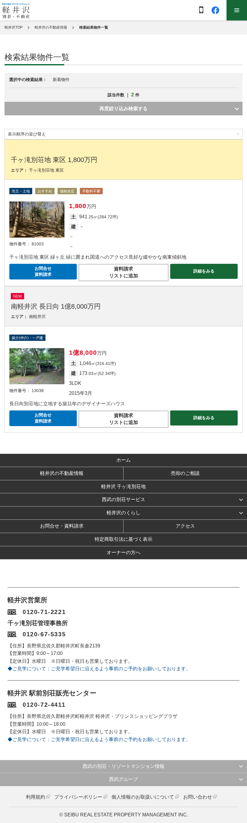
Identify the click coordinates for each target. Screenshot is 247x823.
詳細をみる (203, 271)
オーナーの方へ (123, 552)
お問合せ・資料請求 (61, 525)
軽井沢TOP (14, 27)
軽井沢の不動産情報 (51, 27)
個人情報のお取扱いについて (142, 797)
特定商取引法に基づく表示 (123, 539)
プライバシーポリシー (78, 797)
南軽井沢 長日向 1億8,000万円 (56, 306)
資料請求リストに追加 (123, 272)
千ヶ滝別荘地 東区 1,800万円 (54, 160)
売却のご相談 (185, 473)
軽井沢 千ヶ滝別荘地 (123, 486)
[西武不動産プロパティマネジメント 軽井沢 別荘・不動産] (16, 11)
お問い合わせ (197, 797)
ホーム (123, 460)
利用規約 (35, 797)
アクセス (185, 525)
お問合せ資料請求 (43, 271)
